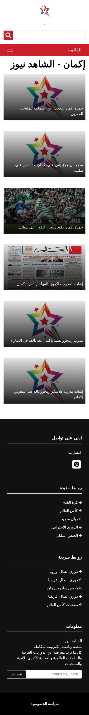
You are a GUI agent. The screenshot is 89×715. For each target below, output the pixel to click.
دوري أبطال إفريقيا (63, 580)
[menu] (10, 50)
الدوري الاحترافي (64, 527)
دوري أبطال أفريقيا (63, 596)
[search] (8, 35)
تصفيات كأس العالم (62, 605)
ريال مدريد (69, 519)
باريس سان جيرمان (62, 588)
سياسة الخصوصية (45, 704)
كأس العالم (69, 511)
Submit (16, 674)
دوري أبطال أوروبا (64, 571)
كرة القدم (70, 502)
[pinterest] (76, 464)
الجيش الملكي (67, 535)
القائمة (75, 49)
